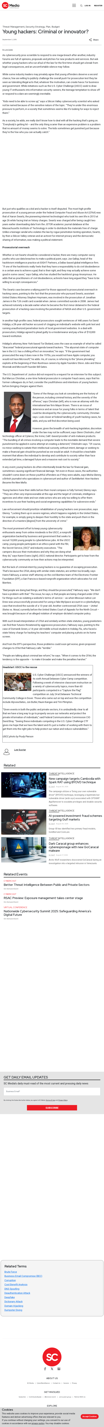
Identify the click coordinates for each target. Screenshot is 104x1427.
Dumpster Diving (13, 1310)
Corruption (10, 1280)
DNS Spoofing (11, 1288)
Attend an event (50, 1397)
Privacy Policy (62, 1100)
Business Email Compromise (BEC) (23, 1276)
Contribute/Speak (35, 1397)
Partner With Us (79, 1397)
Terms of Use (50, 1100)
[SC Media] (10, 5)
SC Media (30, 1383)
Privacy (74, 1383)
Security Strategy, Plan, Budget (43, 26)
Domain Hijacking (13, 1305)
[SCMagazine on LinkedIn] (59, 1368)
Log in (87, 6)
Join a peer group (65, 1397)
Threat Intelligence (61, 773)
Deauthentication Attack (17, 1293)
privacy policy (38, 1423)
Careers (66, 1383)
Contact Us (56, 1383)
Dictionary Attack (13, 1301)
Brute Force (10, 1271)
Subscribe (52, 1107)
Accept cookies (89, 1416)
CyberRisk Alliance (43, 1383)
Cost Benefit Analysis (15, 1284)
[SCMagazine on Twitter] (52, 1368)
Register (98, 6)
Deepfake (9, 1297)
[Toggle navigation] (74, 5)
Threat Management (13, 26)
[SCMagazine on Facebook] (45, 1368)
